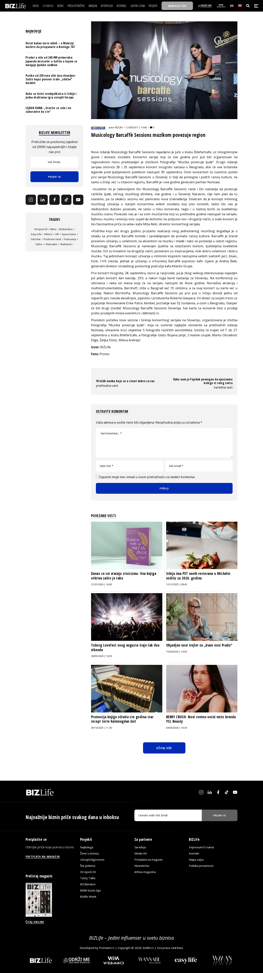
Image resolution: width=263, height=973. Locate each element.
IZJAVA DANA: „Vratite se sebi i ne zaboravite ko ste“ (48, 110)
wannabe (51, 244)
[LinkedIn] (43, 200)
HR (57, 234)
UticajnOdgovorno (92, 859)
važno (39, 244)
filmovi (48, 234)
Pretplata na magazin (148, 859)
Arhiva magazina (145, 872)
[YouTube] (78, 200)
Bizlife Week (88, 896)
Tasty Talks (87, 878)
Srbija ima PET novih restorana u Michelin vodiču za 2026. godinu (198, 576)
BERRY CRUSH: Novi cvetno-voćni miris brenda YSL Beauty (201, 719)
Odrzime (36, 239)
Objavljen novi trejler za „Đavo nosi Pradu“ (199, 645)
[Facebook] (54, 200)
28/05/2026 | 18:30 (101, 656)
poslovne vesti (52, 239)
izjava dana (69, 234)
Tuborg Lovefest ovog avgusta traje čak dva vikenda (125, 647)
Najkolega (86, 847)
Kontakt (194, 853)
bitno (53, 229)
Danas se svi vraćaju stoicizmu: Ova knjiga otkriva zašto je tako (123, 576)
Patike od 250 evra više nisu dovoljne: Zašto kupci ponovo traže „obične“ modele (50, 79)
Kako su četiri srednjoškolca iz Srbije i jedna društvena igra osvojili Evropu (51, 95)
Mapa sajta (196, 859)
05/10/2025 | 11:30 (101, 727)
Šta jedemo (87, 866)
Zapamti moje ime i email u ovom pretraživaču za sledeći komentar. (147, 477)
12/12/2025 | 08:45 (176, 584)
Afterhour (98, 127)
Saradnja (140, 847)
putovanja (70, 239)
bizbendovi (66, 229)
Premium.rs (106, 948)
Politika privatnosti (201, 866)
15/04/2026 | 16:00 (176, 651)
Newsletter (142, 866)
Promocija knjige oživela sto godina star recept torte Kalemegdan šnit (122, 719)
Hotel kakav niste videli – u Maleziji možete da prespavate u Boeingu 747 (50, 45)
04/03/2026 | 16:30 (176, 727)
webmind (65, 244)
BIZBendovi (87, 884)
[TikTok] (66, 200)
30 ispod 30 (40, 229)
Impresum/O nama (201, 847)
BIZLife (119, 127)
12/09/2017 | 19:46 (136, 127)
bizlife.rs (148, 948)
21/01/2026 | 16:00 (101, 584)
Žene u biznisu (89, 853)
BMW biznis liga (90, 890)
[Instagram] (31, 200)
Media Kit (140, 853)
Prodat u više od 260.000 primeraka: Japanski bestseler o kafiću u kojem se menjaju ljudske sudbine (51, 61)
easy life (36, 234)
